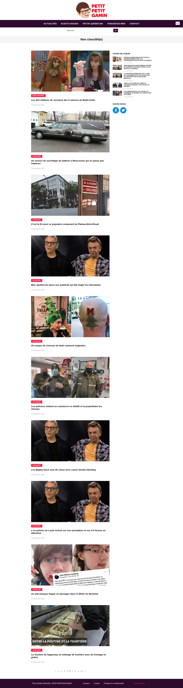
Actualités (50, 24)
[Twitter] (123, 110)
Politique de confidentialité (114, 683)
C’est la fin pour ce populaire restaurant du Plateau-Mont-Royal (65, 224)
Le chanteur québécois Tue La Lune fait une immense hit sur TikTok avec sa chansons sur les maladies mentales (137, 76)
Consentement (139, 683)
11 (82, 671)
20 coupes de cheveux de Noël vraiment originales (58, 345)
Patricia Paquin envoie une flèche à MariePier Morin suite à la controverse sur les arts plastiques (138, 59)
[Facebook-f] (116, 110)
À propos (86, 683)
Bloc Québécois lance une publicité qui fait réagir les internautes (66, 285)
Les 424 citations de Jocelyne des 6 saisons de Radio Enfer (63, 100)
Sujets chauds (69, 24)
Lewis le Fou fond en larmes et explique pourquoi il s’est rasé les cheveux (136, 85)
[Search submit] (115, 30)
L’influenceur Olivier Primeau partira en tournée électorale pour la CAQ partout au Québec (137, 67)
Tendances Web (116, 24)
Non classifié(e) (91, 39)
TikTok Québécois (92, 24)
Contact (134, 24)
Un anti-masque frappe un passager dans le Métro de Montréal (64, 594)
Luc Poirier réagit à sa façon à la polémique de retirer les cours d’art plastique (137, 93)
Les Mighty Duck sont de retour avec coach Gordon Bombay (63, 470)
